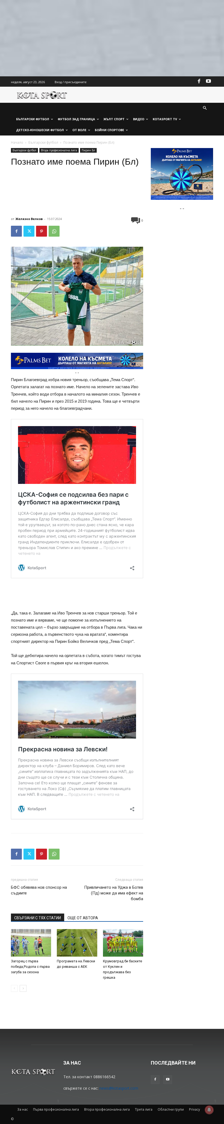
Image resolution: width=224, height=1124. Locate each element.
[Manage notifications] (209, 1109)
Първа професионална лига (56, 1109)
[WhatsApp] (54, 231)
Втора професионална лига (59, 150)
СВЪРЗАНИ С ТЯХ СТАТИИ (37, 918)
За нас (22, 1109)
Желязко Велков (29, 219)
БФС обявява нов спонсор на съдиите (39, 890)
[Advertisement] (112, 38)
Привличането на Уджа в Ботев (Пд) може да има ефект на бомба (113, 893)
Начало (17, 142)
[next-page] (23, 988)
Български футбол (43, 142)
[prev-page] (14, 988)
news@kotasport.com (118, 1088)
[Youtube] (208, 81)
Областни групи (171, 1109)
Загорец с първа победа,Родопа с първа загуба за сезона (30, 966)
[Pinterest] (41, 231)
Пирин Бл (88, 150)
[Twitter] (28, 231)
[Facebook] (199, 81)
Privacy (194, 1109)
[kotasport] (42, 95)
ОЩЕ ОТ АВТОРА (82, 918)
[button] (205, 108)
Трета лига (143, 1109)
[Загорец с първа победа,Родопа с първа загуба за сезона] (31, 943)
